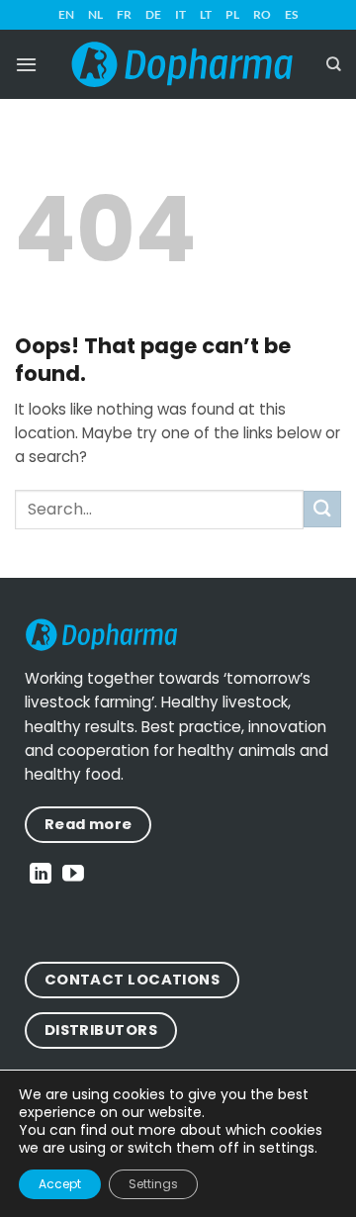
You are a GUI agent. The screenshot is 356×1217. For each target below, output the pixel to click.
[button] (26, 64)
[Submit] (322, 509)
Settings (153, 1183)
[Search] (333, 64)
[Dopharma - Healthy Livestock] (182, 64)
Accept (60, 1183)
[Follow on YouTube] (73, 875)
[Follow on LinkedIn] (40, 875)
